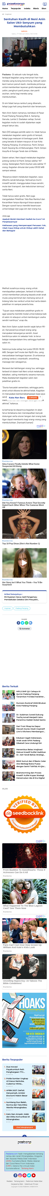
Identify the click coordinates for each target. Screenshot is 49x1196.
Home (5, 8)
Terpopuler (16, 8)
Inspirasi (7, 608)
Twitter (30, 1178)
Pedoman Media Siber (34, 1181)
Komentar (26, 629)
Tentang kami (19, 1181)
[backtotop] (24, 1137)
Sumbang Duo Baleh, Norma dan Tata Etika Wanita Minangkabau (16, 1105)
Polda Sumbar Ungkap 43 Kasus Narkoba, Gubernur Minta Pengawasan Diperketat (17, 1081)
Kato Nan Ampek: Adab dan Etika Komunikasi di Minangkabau (18, 1117)
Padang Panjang (22, 608)
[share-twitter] (22, 623)
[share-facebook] (18, 623)
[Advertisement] (24, 258)
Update (33, 398)
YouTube (35, 1178)
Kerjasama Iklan (17, 1184)
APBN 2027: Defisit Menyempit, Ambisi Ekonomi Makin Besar (16, 1093)
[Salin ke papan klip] (30, 623)
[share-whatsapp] (26, 623)
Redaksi (10, 1181)
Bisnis (36, 8)
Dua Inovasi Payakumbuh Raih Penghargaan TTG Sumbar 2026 (15, 1069)
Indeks (27, 8)
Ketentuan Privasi (31, 1184)
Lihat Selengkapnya (24, 1127)
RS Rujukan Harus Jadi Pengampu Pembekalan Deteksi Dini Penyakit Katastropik (21, 598)
